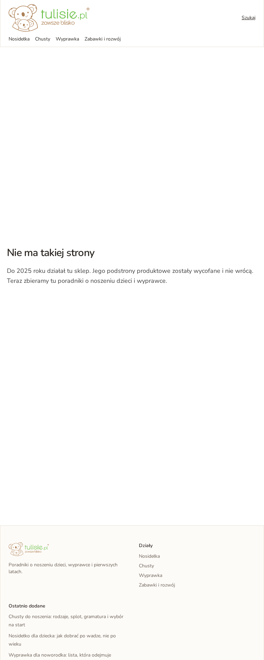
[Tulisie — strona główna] (49, 18)
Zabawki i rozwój (103, 39)
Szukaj (248, 17)
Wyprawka (67, 39)
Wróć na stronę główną (43, 301)
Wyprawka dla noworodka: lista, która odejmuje (60, 655)
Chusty (42, 39)
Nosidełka (19, 39)
